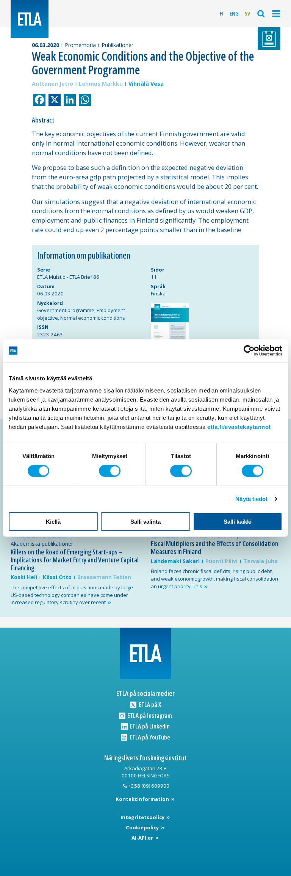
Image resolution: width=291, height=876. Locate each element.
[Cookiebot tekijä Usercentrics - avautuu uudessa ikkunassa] (249, 350)
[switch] (109, 471)
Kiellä (53, 521)
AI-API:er (142, 837)
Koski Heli (24, 577)
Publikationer (117, 45)
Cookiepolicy (143, 827)
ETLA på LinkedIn (149, 726)
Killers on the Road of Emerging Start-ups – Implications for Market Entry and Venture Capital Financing (75, 559)
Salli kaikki (238, 521)
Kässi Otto (57, 577)
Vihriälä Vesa (146, 83)
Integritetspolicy (143, 817)
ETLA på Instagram (149, 715)
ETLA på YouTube (149, 737)
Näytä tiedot (251, 499)
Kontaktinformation (143, 799)
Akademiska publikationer (42, 543)
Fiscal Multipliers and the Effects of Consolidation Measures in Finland (214, 547)
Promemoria (80, 45)
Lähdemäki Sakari (175, 561)
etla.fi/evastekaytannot (239, 426)
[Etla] (29, 19)
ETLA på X (149, 704)
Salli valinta (145, 521)
